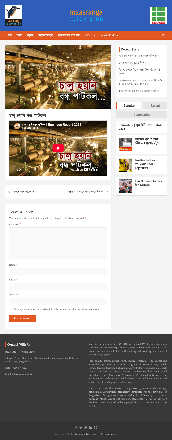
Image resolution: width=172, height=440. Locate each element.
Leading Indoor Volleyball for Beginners (145, 164)
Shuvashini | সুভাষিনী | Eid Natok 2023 (140, 127)
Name (13, 265)
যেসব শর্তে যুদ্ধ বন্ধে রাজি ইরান (133, 63)
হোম (10, 35)
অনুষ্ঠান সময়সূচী (45, 35)
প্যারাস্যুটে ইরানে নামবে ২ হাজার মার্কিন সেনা (139, 56)
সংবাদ (19, 35)
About (89, 35)
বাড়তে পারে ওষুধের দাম (24, 192)
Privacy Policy (108, 434)
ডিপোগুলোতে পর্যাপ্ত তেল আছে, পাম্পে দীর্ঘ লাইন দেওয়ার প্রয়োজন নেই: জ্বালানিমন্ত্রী (141, 82)
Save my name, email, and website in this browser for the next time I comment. (57, 309)
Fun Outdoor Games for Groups (148, 183)
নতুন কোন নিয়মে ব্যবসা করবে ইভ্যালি (85, 192)
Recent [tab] (155, 105)
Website (13, 294)
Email (13, 279)
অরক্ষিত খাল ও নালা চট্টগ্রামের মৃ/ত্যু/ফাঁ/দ (147, 141)
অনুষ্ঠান (30, 35)
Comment (15, 224)
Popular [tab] (129, 105)
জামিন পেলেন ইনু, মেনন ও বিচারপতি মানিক (139, 91)
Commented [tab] (142, 114)
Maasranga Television (85, 434)
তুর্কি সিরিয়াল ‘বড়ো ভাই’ (69, 35)
